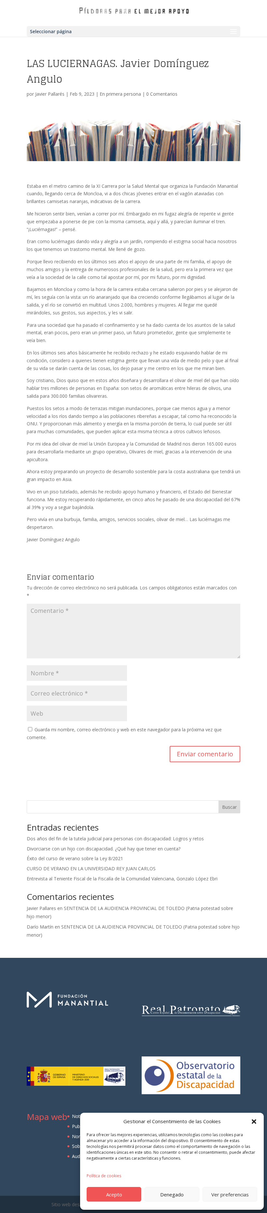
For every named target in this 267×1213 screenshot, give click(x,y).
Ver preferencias (230, 1194)
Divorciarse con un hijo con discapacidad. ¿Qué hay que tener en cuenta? (103, 849)
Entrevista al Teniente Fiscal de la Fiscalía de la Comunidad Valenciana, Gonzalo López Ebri (122, 878)
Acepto (114, 1194)
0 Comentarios (161, 94)
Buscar (229, 807)
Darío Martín (40, 927)
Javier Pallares (41, 908)
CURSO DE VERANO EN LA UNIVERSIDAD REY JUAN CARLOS (91, 868)
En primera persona (120, 94)
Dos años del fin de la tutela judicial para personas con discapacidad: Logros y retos (115, 838)
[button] (254, 1121)
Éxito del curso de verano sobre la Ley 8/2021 (75, 858)
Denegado (172, 1194)
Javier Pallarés (49, 94)
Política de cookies (104, 1176)
